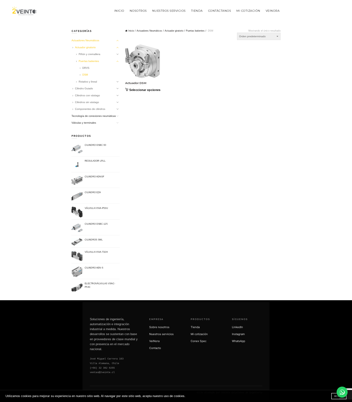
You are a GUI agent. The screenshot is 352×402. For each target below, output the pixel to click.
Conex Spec (198, 341)
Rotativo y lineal (88, 81)
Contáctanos (219, 10)
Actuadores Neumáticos (149, 30)
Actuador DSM (135, 83)
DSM (85, 74)
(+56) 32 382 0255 (102, 368)
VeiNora (273, 10)
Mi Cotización (248, 10)
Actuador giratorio (174, 30)
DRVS (85, 67)
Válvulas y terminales (84, 122)
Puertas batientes (195, 30)
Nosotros (138, 10)
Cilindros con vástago (87, 95)
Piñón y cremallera (89, 54)
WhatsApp (238, 341)
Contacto (155, 348)
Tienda (197, 10)
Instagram (238, 334)
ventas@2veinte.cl (102, 372)
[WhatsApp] (342, 392)
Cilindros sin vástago (87, 102)
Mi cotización (199, 334)
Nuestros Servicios (169, 10)
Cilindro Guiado (84, 88)
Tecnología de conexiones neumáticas (94, 115)
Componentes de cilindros (90, 108)
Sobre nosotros (159, 327)
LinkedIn (237, 327)
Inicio (119, 10)
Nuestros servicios (161, 334)
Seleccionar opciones (145, 90)
